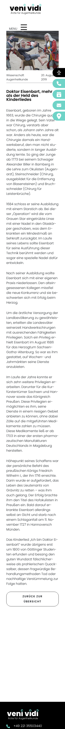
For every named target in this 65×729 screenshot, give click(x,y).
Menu (13, 28)
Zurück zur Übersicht (33, 599)
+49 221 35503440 (28, 726)
